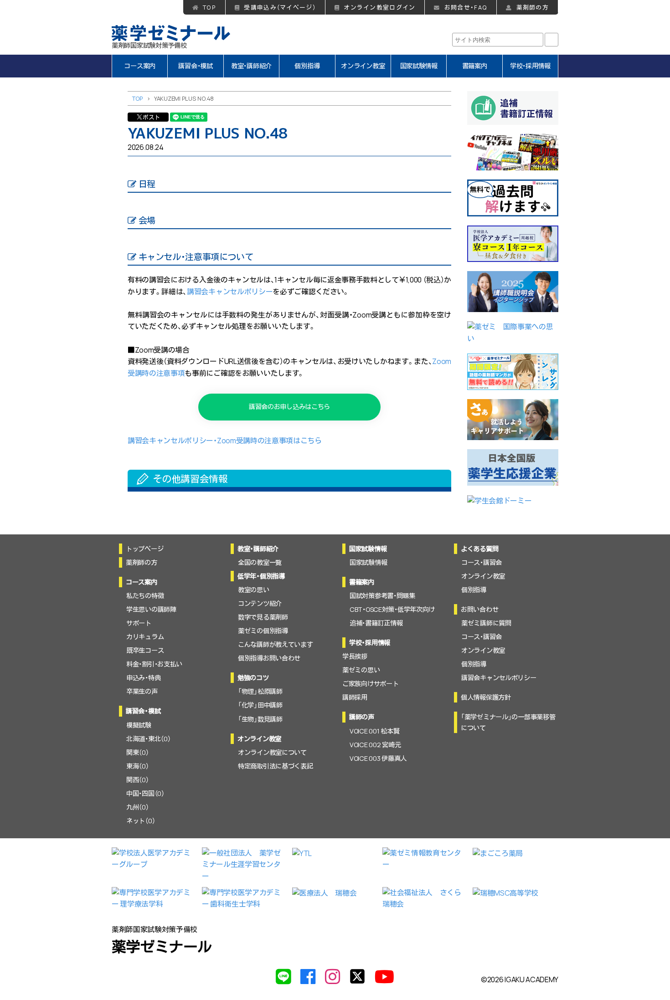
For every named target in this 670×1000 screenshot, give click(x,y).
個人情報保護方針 (486, 697)
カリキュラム (145, 636)
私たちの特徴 (145, 595)
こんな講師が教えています (275, 644)
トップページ (144, 548)
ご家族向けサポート (370, 683)
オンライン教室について (272, 752)
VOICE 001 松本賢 (374, 731)
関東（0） (137, 752)
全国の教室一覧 (260, 562)
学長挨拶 (354, 656)
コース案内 (139, 66)
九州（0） (137, 807)
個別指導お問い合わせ (269, 658)
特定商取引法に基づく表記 (275, 766)
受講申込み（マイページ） (279, 7)
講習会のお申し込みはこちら (289, 406)
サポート (138, 623)
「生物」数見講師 (260, 719)
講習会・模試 (195, 66)
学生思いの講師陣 (151, 609)
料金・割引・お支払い (154, 664)
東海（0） (137, 766)
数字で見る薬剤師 (263, 617)
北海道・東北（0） (148, 738)
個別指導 (307, 66)
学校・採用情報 (530, 66)
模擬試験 (138, 725)
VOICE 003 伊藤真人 (378, 758)
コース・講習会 (481, 562)
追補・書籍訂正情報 (376, 623)
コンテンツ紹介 (260, 603)
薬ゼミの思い (361, 670)
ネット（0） (140, 820)
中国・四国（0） (145, 793)
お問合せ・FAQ (465, 7)
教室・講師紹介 (251, 66)
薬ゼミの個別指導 (263, 630)
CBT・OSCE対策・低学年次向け (392, 609)
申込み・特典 (143, 677)
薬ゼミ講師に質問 (486, 623)
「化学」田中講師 (260, 705)
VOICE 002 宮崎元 (375, 744)
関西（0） (137, 779)
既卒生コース (145, 650)
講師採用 (354, 697)
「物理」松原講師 (260, 691)
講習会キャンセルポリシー (230, 292)
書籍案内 (474, 66)
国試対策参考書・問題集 (382, 595)
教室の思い (253, 589)
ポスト (151, 117)
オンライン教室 (363, 66)
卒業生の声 (142, 691)
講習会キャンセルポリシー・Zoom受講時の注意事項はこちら (225, 441)
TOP (209, 7)
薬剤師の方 (532, 7)
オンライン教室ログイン (379, 7)
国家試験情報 (419, 66)
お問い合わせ (479, 609)
